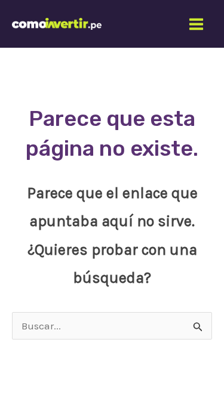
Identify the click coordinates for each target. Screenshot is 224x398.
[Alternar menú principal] (197, 24)
